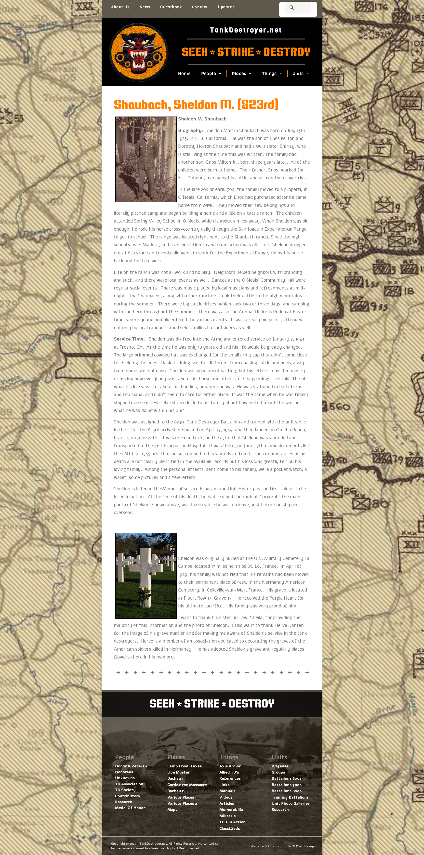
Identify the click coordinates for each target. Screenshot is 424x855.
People (208, 74)
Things (269, 74)
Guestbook (171, 7)
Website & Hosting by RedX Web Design (283, 846)
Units (298, 74)
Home (184, 74)
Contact (200, 7)
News (145, 7)
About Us (120, 7)
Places (239, 74)
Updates (226, 7)
